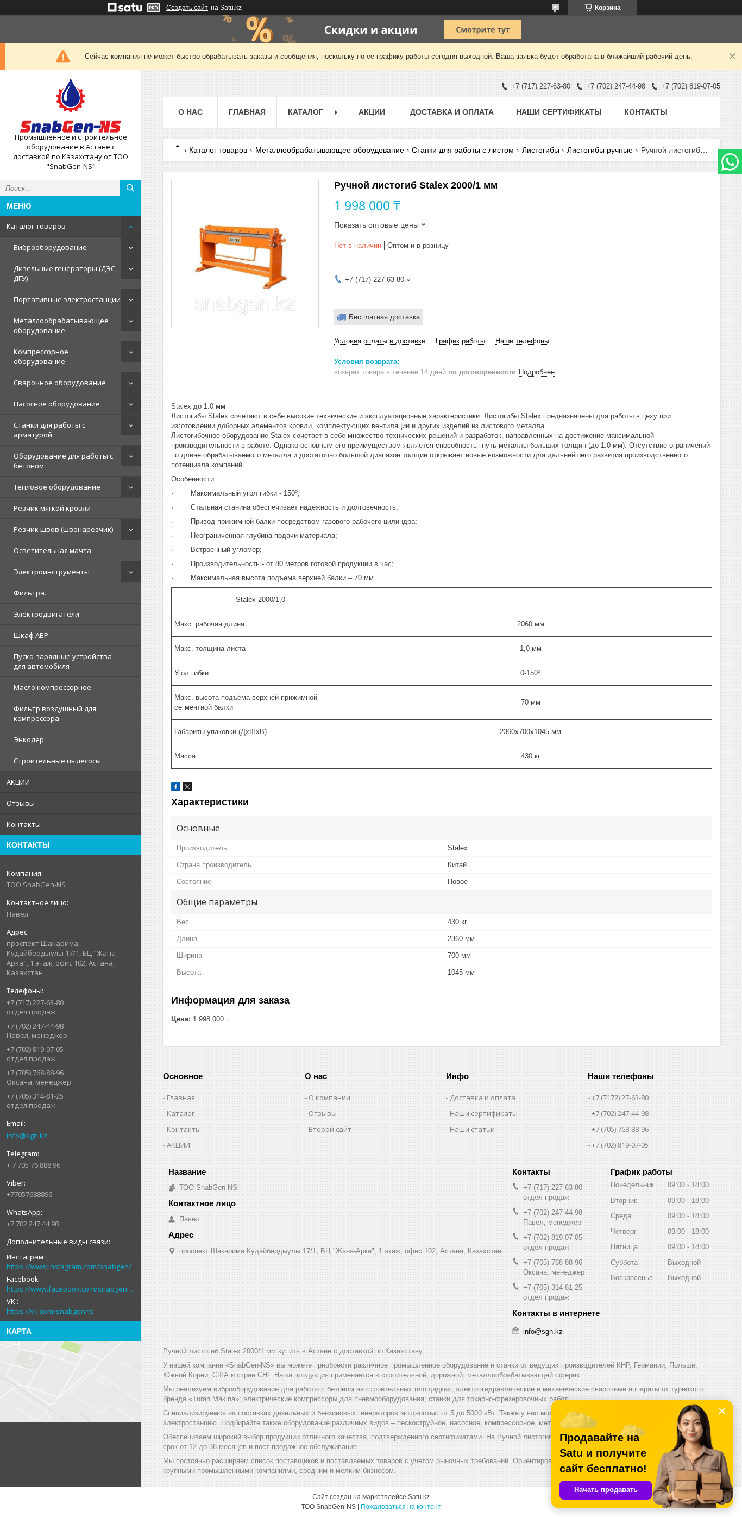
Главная (247, 112)
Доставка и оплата (452, 112)
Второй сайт (330, 1129)
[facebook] (175, 789)
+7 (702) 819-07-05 (620, 1145)
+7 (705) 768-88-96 (620, 1129)
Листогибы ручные (600, 150)
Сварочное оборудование (60, 382)
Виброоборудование (50, 247)
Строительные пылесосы (57, 761)
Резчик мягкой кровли (52, 508)
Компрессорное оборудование (41, 356)
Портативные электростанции (67, 299)
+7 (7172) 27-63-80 (620, 1097)
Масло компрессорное (52, 687)
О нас (190, 112)
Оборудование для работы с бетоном (63, 461)
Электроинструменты (52, 571)
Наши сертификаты (559, 112)
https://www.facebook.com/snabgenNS (71, 1289)
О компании (329, 1097)
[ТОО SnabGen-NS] (70, 105)
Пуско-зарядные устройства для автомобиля (63, 661)
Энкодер (29, 739)
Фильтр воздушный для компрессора (55, 713)
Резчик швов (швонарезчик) (63, 529)
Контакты (24, 824)
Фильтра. (30, 593)
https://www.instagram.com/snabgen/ (69, 1266)
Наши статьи (472, 1129)
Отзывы (21, 803)
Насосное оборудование (57, 404)
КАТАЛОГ (305, 112)
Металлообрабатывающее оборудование (61, 325)
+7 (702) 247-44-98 (620, 1113)
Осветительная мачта (52, 550)
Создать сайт (187, 7)
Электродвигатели (46, 614)
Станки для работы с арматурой (49, 430)
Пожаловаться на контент (401, 1506)
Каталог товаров (36, 226)
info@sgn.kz (27, 1135)
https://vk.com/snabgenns (50, 1311)
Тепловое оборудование (57, 487)
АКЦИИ (18, 782)
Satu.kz (419, 1497)
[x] (187, 789)
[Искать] (130, 188)
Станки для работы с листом (463, 150)
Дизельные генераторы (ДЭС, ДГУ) (65, 273)
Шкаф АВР (31, 635)
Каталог (180, 1113)
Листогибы (540, 150)
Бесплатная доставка (384, 317)
